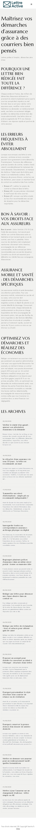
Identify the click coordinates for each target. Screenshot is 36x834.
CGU (18, 829)
